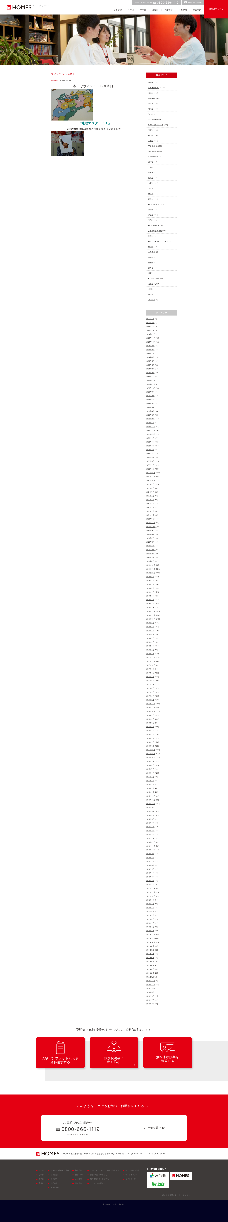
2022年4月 (150, 457)
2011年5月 (150, 962)
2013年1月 (150, 885)
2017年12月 (150, 657)
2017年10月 (150, 665)
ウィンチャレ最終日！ (64, 74)
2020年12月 (150, 519)
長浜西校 (151, 300)
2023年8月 (150, 396)
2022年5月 (150, 453)
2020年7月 (150, 538)
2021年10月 (150, 480)
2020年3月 (150, 554)
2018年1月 (150, 654)
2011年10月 (150, 942)
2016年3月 (150, 738)
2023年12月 (150, 380)
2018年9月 (150, 623)
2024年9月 (150, 346)
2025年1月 (150, 330)
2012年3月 (150, 923)
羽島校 (150, 257)
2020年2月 (150, 557)
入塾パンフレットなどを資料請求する (104, 1170)
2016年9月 (150, 715)
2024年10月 (150, 342)
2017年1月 (150, 700)
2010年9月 (150, 992)
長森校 (150, 284)
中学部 (143, 10)
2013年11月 (150, 846)
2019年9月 (150, 577)
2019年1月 (150, 607)
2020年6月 (150, 542)
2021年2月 (150, 511)
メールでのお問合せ (195, 2)
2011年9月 (150, 946)
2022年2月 (150, 465)
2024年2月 (150, 373)
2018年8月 (150, 627)
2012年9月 (150, 900)
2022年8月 (150, 442)
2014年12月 (150, 796)
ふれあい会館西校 (155, 231)
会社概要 (78, 1179)
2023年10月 (150, 388)
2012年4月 (150, 919)
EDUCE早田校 (153, 226)
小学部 (131, 10)
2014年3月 (150, 831)
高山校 (150, 135)
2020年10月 (150, 527)
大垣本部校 (54, 80)
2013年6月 (150, 865)
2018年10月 (150, 619)
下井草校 (151, 146)
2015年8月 (150, 765)
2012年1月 (150, 931)
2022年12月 (150, 427)
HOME (41, 1170)
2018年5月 (150, 638)
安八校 (150, 178)
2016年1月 (150, 746)
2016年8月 (150, 719)
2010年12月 (150, 981)
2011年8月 (150, 950)
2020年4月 (150, 550)
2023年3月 (150, 415)
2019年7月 (150, 584)
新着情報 (117, 10)
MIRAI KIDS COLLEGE (157, 241)
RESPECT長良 (154, 278)
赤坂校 (150, 215)
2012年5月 (150, 915)
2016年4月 (150, 734)
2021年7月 (150, 492)
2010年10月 (150, 988)
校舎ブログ (79, 1175)
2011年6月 (150, 958)
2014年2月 (150, 835)
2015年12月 (150, 750)
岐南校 (150, 82)
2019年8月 (150, 580)
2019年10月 (150, 573)
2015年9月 (150, 761)
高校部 (155, 10)
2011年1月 (150, 977)
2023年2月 (150, 419)
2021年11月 (150, 477)
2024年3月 (150, 369)
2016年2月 (150, 742)
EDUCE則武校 (153, 204)
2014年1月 (150, 838)
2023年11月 (150, 384)
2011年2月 (150, 973)
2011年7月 (150, 954)
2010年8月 (150, 996)
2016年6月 (150, 727)
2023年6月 (150, 404)
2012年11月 (150, 892)
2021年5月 (150, 500)
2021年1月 (150, 515)
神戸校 (150, 130)
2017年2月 (150, 696)
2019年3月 (150, 600)
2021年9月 (150, 484)
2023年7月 (150, 400)
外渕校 (150, 289)
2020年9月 (150, 530)
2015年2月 (150, 788)
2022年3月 (150, 461)
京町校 (150, 268)
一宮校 (150, 141)
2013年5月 (150, 869)
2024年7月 (150, 353)
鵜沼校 (150, 247)
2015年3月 (150, 784)
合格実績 (168, 10)
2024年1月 (150, 376)
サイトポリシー (131, 1175)
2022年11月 (150, 430)
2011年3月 (150, 969)
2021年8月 (150, 488)
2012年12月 (150, 888)
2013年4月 (150, 873)
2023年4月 (150, 411)
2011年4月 (150, 965)
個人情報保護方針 (132, 1170)
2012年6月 (150, 911)
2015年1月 (150, 792)
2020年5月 (150, 546)
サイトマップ (130, 1179)
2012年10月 (150, 896)
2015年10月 (150, 758)
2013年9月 (150, 854)
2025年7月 (150, 319)
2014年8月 (150, 811)
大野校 (150, 183)
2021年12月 (150, 473)
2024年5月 (150, 361)
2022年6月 (150, 450)
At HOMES (55, 1187)
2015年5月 (150, 777)
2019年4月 (150, 596)
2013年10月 (150, 850)
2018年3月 (150, 646)
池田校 (150, 236)
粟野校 (150, 263)
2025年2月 (150, 327)
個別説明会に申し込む (98, 1175)
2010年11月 (150, 985)
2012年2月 (150, 927)
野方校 (150, 194)
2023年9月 (150, 392)
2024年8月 (150, 350)
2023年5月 (150, 407)
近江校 (150, 188)
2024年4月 (150, 365)
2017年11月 (150, 661)
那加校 (150, 210)
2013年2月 (150, 881)
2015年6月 (150, 773)
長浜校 (150, 294)
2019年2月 (150, 604)
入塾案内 (183, 10)
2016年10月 (150, 711)
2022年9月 (150, 438)
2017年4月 (150, 688)
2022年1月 (150, 469)
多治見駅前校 (153, 157)
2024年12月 (150, 334)
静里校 (150, 199)
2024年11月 (150, 338)
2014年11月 (150, 800)
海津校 (150, 162)
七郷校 (150, 167)
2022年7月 (150, 446)
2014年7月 (150, 815)
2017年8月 (150, 673)
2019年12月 (150, 565)
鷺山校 (150, 114)
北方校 (150, 104)
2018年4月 (150, 642)
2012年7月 (150, 908)
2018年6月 (150, 634)
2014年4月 (150, 827)
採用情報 (78, 1183)
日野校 (150, 273)
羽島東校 (151, 98)
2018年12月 (150, 611)
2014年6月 (150, 819)
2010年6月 (150, 1004)
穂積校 (150, 109)
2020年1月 (150, 561)
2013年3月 (150, 877)
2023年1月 (150, 423)
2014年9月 (150, 808)
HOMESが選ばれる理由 (60, 1170)
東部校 (150, 220)
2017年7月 (150, 677)
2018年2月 (150, 650)
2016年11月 (150, 707)
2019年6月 (150, 588)
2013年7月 (150, 861)
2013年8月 (150, 858)
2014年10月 (150, 804)
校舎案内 (197, 10)
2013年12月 (150, 842)
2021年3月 (150, 507)
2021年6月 (150, 496)
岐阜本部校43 (153, 88)
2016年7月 (150, 723)
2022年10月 (150, 434)
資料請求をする (216, 8)
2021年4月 (150, 503)
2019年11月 (150, 569)
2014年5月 (150, 823)
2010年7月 (150, 1000)
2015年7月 (150, 769)
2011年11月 (150, 938)
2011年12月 (150, 934)
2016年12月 (150, 704)
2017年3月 (150, 692)
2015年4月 (150, 781)
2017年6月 (150, 681)
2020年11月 (150, 523)
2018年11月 (150, 615)
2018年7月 (150, 631)
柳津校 (150, 93)
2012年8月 (150, 904)
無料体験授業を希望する (99, 1179)
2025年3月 (150, 323)
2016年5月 (150, 731)
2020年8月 (150, 534)
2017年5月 (150, 684)
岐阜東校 (151, 252)
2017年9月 (150, 669)
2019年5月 (150, 592)
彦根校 (150, 173)
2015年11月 (150, 754)
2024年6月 (150, 357)
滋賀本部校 (152, 151)
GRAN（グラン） (155, 125)
